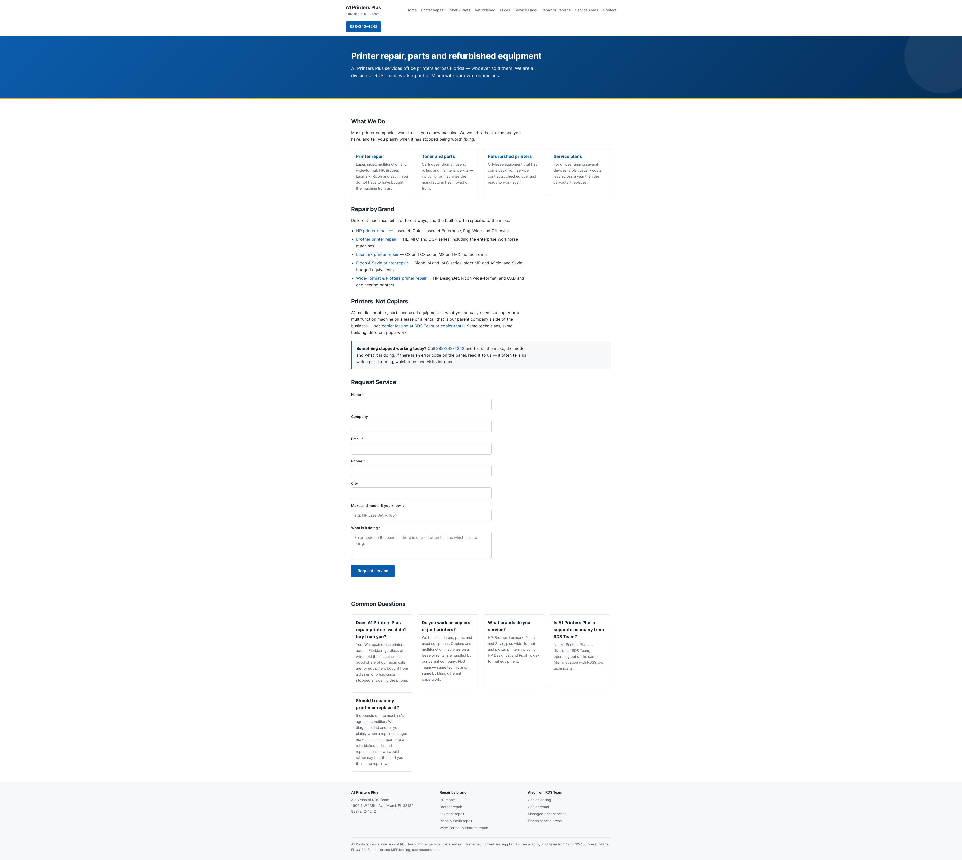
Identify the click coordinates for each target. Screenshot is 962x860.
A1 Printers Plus (363, 10)
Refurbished (485, 10)
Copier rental (538, 807)
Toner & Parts (459, 10)
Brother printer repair (376, 239)
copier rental (453, 325)
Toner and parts (438, 156)
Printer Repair (432, 10)
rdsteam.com (429, 850)
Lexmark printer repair (377, 254)
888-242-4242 (363, 26)
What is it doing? (365, 528)
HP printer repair (372, 230)
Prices (505, 10)
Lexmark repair (452, 814)
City (354, 483)
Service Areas (586, 10)
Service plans (568, 156)
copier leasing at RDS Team (408, 325)
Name (357, 394)
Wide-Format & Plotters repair (464, 828)
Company (359, 416)
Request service (373, 570)
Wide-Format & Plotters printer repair (391, 278)
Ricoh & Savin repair (456, 821)
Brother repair (451, 807)
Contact (609, 10)
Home (411, 10)
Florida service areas (545, 821)
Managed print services (547, 814)
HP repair (447, 800)
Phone (358, 461)
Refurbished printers (510, 156)
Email (357, 439)
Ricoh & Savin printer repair (382, 262)
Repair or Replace (556, 10)
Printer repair (370, 156)
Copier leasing (539, 800)
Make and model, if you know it (377, 505)
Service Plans (526, 10)
